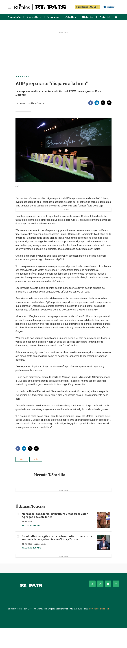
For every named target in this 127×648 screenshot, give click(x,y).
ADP (22, 459)
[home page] (31, 586)
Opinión (105, 17)
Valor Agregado (31, 525)
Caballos (70, 17)
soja (35, 459)
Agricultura (34, 17)
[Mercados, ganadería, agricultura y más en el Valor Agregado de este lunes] (103, 520)
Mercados (53, 17)
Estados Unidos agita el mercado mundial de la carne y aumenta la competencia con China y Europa (57, 538)
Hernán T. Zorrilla (49, 475)
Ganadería (14, 17)
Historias (87, 17)
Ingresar (110, 7)
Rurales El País (40, 544)
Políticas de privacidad (99, 609)
